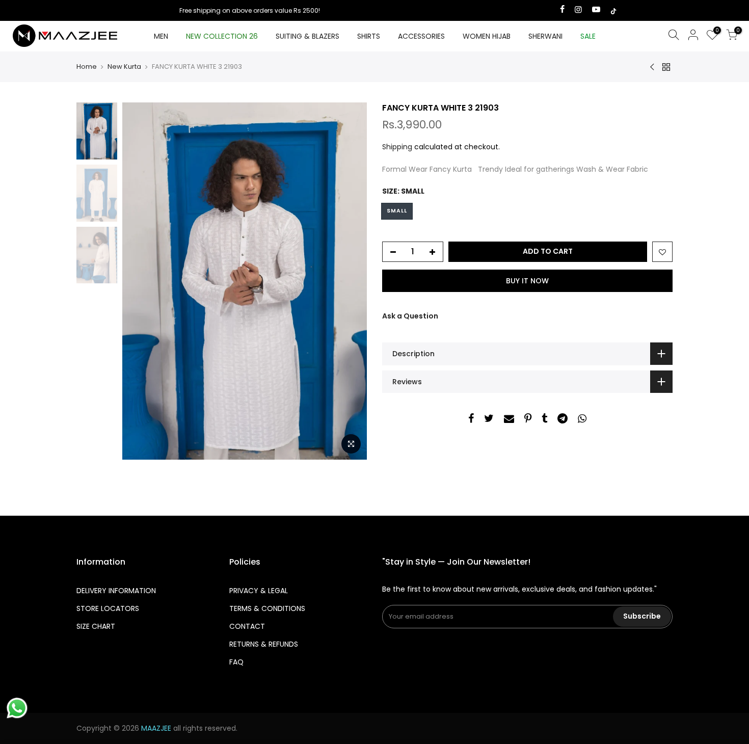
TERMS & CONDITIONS (267, 608)
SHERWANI (545, 36)
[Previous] (140, 281)
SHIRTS (368, 36)
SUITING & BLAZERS (307, 36)
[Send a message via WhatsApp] (17, 708)
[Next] (349, 281)
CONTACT (247, 626)
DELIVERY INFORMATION (116, 591)
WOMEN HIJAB (487, 36)
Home (86, 66)
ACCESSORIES (421, 36)
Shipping (397, 147)
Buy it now (527, 281)
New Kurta (124, 66)
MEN (161, 36)
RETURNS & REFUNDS (263, 644)
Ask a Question (410, 316)
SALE (588, 36)
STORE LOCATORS (107, 608)
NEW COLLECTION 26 (222, 36)
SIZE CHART (95, 626)
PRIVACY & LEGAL (258, 591)
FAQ (236, 662)
